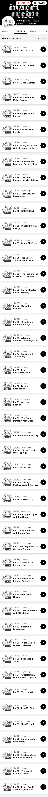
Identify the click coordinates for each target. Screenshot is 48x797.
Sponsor (25, 3)
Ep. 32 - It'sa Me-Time (24, 708)
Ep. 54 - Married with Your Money (23, 355)
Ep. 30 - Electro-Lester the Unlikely (24, 740)
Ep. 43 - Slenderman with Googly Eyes (23, 531)
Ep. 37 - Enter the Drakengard (22, 628)
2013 (40, 38)
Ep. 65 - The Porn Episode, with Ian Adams (25, 178)
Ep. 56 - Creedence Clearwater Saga (23, 323)
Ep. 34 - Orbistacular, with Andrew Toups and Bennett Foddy (25, 677)
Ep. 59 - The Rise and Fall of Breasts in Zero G (25, 275)
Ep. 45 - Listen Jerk (23, 499)
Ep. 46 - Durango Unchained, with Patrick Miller (25, 485)
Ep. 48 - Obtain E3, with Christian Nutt (25, 451)
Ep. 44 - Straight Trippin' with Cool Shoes (25, 515)
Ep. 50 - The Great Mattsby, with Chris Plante (23, 421)
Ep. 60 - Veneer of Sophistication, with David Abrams (23, 260)
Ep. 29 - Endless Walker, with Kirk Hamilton (25, 756)
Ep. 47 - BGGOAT (21, 467)
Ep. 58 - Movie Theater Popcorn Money (24, 291)
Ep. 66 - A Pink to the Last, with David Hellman (25, 162)
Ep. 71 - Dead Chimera (24, 82)
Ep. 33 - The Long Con (24, 692)
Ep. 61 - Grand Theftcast (25, 243)
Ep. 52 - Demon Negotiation (20, 387)
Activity (6, 31)
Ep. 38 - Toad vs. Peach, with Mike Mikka (25, 611)
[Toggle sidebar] (46, 32)
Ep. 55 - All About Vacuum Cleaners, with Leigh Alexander (25, 340)
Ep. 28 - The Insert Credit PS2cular (22, 772)
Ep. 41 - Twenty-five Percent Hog (23, 563)
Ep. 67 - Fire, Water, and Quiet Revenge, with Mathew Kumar (25, 148)
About (33, 31)
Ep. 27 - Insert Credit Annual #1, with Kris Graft (23, 789)
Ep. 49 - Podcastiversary (25, 435)
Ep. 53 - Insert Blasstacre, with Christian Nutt (21, 372)
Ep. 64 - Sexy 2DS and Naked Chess (24, 195)
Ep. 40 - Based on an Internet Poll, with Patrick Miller (23, 581)
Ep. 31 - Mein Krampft (24, 724)
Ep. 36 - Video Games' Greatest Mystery (24, 644)
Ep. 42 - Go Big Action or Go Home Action (25, 547)
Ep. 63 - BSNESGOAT (23, 211)
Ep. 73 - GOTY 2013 (23, 50)
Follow (41, 3)
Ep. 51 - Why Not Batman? (21, 403)
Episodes (20, 31)
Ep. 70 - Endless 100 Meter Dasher (23, 98)
